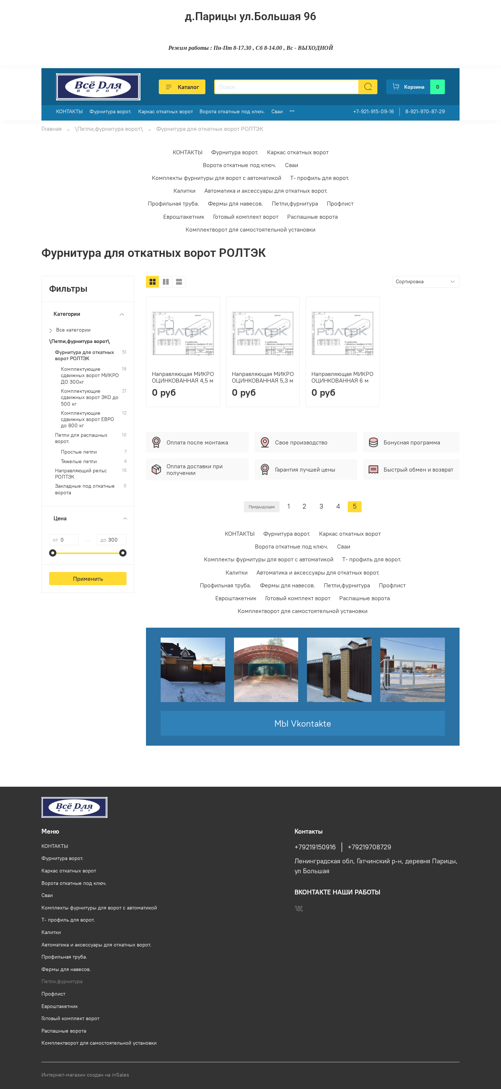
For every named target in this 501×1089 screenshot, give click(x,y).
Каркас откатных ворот (165, 111)
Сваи (277, 111)
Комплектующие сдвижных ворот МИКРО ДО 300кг (90, 375)
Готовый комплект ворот (245, 216)
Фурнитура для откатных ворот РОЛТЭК (84, 355)
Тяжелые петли (79, 461)
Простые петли (79, 452)
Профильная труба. (173, 203)
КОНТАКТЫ (69, 111)
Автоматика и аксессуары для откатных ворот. (266, 190)
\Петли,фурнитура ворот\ (109, 128)
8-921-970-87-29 (425, 111)
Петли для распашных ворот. (81, 438)
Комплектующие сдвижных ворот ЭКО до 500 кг (89, 397)
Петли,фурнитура (295, 203)
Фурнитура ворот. (110, 111)
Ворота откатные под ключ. (232, 111)
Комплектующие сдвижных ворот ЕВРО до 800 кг (87, 419)
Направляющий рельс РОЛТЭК (81, 474)
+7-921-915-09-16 (373, 111)
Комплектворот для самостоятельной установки (250, 229)
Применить (88, 578)
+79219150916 (315, 847)
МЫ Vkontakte (302, 723)
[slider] (52, 552)
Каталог (188, 87)
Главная (51, 128)
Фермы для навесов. (235, 203)
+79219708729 (369, 847)
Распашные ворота (312, 216)
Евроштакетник (183, 216)
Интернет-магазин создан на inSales (85, 1074)
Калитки (184, 190)
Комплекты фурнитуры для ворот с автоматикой (216, 177)
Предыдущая (262, 506)
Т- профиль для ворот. (319, 177)
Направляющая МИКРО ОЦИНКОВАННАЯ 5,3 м (263, 377)
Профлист (340, 203)
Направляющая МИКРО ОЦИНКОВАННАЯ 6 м (342, 377)
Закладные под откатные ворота (85, 489)
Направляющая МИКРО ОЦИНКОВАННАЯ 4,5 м (183, 377)
